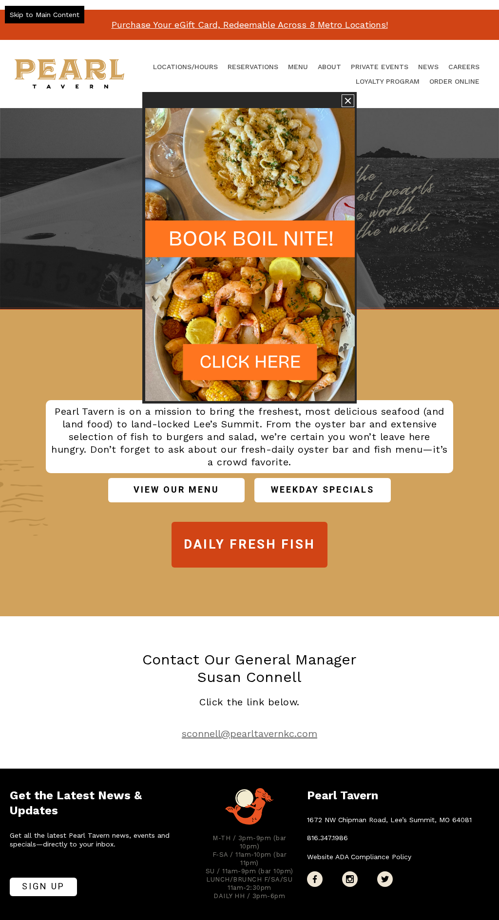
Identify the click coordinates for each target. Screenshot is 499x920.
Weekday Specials (322, 490)
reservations (253, 67)
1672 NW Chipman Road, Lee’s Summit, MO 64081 (389, 820)
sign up (43, 886)
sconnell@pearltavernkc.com (249, 733)
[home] (69, 74)
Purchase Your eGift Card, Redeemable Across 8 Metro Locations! (250, 24)
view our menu (176, 490)
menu (298, 67)
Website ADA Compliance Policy (359, 857)
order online (454, 81)
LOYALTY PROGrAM (388, 81)
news (428, 67)
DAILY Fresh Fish (249, 544)
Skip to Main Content (44, 14)
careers (464, 67)
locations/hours (185, 67)
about (329, 67)
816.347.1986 (327, 838)
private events (379, 67)
